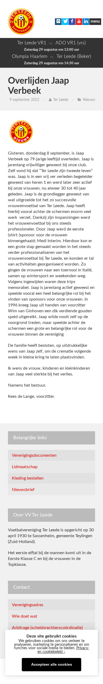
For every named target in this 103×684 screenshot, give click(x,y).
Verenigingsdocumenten (34, 455)
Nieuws (89, 100)
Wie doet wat (24, 616)
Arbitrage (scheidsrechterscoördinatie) (47, 628)
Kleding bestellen (28, 478)
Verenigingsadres (27, 605)
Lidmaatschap (25, 467)
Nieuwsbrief (23, 490)
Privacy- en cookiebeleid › (63, 650)
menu (95, 21)
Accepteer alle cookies (51, 664)
